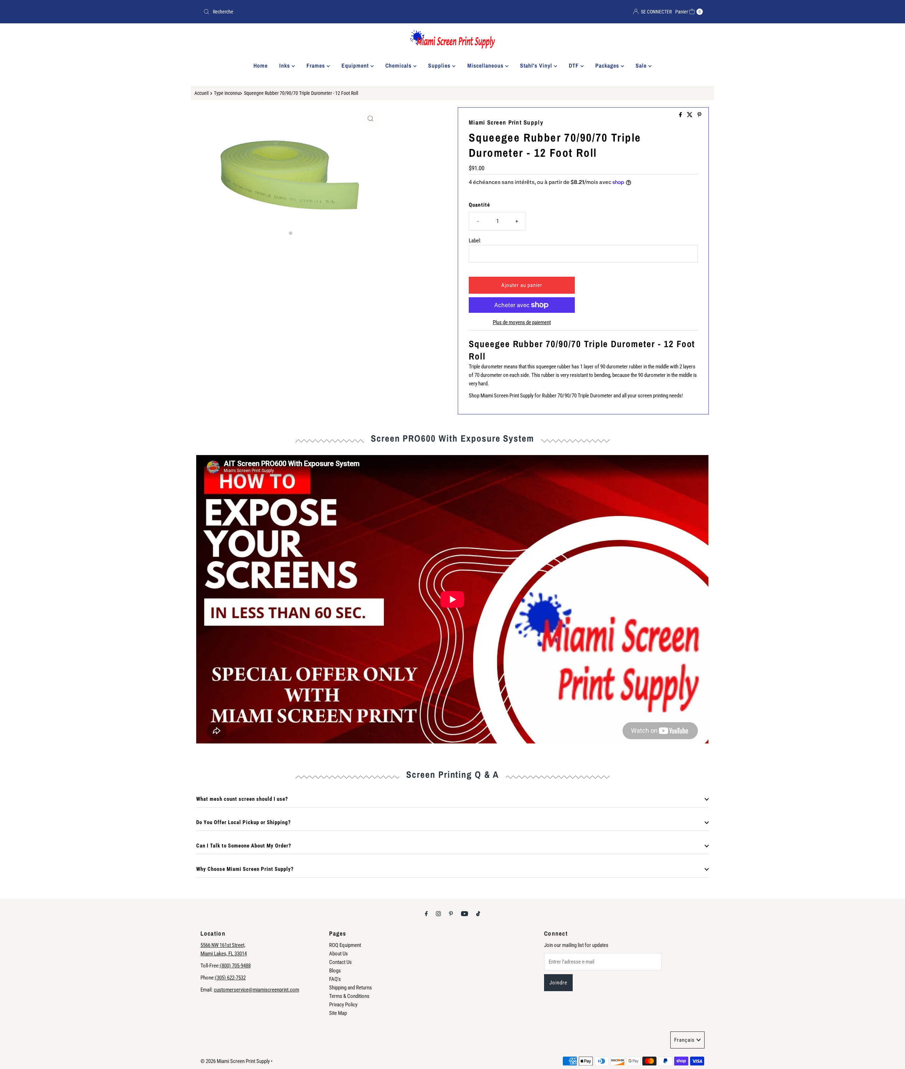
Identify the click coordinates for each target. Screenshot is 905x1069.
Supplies (440, 65)
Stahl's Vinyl (537, 65)
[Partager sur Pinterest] (699, 115)
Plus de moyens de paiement (522, 322)
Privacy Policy (343, 1004)
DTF (574, 65)
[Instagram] (438, 913)
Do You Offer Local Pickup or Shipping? (243, 822)
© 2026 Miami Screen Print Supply (235, 1061)
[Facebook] (426, 913)
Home (260, 65)
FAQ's (335, 979)
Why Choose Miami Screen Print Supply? (245, 869)
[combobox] (325, 12)
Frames (316, 65)
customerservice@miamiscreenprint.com (256, 990)
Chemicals (399, 65)
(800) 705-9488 (235, 965)
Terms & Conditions (349, 996)
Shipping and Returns (350, 987)
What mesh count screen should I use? (242, 799)
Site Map (338, 1013)
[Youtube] (464, 913)
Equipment (355, 65)
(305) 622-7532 (230, 978)
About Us (338, 953)
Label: (475, 240)
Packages (608, 65)
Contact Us (340, 962)
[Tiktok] (478, 913)
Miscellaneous (486, 65)
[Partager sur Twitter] (690, 115)
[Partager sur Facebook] (681, 115)
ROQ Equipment (345, 945)
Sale (642, 65)
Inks (285, 65)
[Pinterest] (451, 913)
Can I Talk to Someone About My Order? (243, 846)
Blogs (335, 970)
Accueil (201, 93)
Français (684, 1040)
